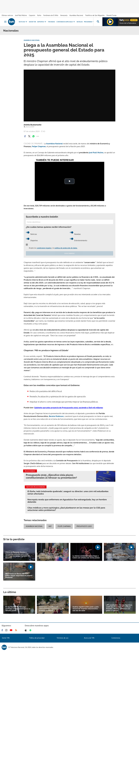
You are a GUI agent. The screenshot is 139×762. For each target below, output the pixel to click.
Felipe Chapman (64, 526)
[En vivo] (121, 19)
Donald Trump (111, 15)
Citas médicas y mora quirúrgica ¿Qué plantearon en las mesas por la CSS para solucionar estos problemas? (66, 508)
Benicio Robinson (56, 416)
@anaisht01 (30, 127)
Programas (88, 22)
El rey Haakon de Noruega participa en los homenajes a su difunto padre (17, 609)
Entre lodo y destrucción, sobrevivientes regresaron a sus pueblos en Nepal (51, 609)
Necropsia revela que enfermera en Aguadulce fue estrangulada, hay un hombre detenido (67, 500)
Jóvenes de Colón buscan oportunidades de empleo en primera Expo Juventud (50, 556)
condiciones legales (44, 248)
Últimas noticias (7, 15)
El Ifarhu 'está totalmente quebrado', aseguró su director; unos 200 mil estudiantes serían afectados (67, 492)
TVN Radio (51, 22)
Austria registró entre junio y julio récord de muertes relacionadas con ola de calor (86, 609)
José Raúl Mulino (21, 15)
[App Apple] (26, 630)
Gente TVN (5, 638)
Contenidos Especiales (64, 22)
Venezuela (63, 15)
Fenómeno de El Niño (50, 15)
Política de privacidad (36, 638)
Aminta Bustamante (32, 125)
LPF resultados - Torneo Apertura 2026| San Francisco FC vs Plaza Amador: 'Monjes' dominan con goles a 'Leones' (119, 608)
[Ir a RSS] (16, 630)
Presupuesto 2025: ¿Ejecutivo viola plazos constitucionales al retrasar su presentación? (51, 476)
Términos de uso (62, 638)
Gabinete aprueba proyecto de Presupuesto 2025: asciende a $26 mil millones (68, 408)
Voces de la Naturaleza (127, 23)
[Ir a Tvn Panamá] (11, 21)
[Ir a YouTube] (11, 630)
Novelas (80, 22)
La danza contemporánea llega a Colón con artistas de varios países (86, 557)
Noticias (22, 22)
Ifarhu (39, 15)
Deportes (40, 22)
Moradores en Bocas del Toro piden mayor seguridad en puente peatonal (18, 575)
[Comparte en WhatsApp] (33, 136)
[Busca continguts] (97, 21)
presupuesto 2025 (84, 526)
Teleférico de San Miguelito (94, 15)
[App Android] (31, 630)
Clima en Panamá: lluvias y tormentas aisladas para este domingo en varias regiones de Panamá (17, 555)
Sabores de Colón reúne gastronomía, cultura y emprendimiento (115, 556)
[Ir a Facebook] (3, 630)
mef (50, 526)
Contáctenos (115, 638)
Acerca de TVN (89, 638)
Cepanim (32, 15)
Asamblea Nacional (76, 15)
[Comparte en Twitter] (29, 136)
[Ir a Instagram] (6, 630)
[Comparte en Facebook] (25, 136)
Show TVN (32, 22)
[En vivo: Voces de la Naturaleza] (110, 21)
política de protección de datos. (66, 248)
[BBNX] (4, 647)
